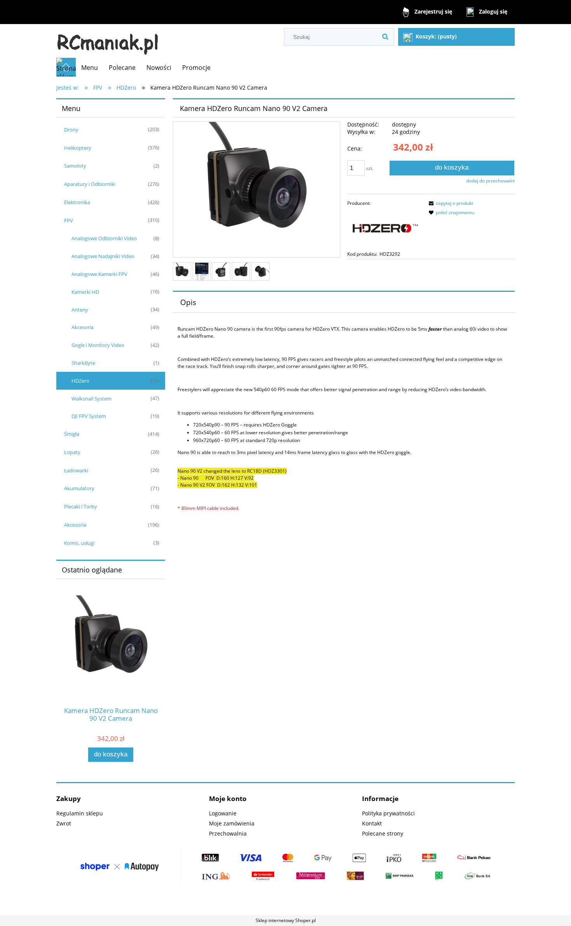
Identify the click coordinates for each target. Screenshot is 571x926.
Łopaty (72, 452)
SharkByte (83, 362)
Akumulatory (79, 488)
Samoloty (75, 165)
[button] (450, 203)
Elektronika (77, 202)
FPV (68, 220)
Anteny (79, 309)
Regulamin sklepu (79, 813)
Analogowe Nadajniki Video (102, 256)
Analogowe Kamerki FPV (99, 274)
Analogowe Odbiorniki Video (104, 238)
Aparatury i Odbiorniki (89, 183)
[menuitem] (89, 67)
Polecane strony (382, 833)
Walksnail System (91, 398)
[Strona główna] (107, 41)
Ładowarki (76, 470)
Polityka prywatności (388, 813)
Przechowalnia (228, 833)
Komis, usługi (79, 542)
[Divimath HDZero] (384, 228)
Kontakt (372, 823)
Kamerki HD (85, 291)
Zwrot (63, 823)
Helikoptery (77, 147)
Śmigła (71, 433)
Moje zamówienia (231, 823)
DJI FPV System (88, 416)
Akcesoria (82, 327)
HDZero (80, 380)
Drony (71, 129)
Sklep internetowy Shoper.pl (286, 920)
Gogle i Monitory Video (97, 345)
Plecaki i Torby (80, 506)
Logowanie (223, 813)
